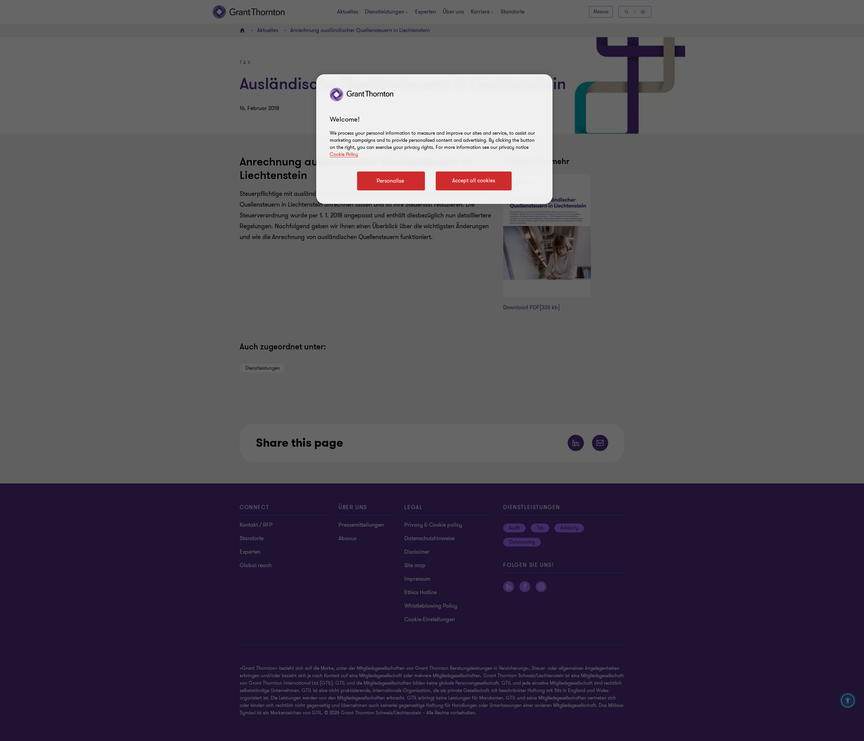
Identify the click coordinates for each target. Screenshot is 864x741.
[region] (434, 139)
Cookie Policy (344, 154)
